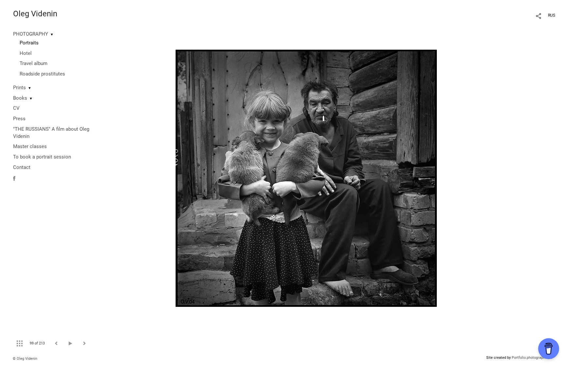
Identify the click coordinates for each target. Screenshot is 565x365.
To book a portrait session (42, 157)
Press (19, 119)
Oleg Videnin (35, 13)
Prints (19, 88)
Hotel (26, 53)
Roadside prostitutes (42, 74)
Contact (21, 167)
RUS (551, 15)
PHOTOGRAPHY (30, 34)
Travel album (33, 63)
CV (16, 108)
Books (20, 98)
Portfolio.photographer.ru (532, 358)
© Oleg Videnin (25, 359)
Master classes (30, 146)
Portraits (29, 43)
